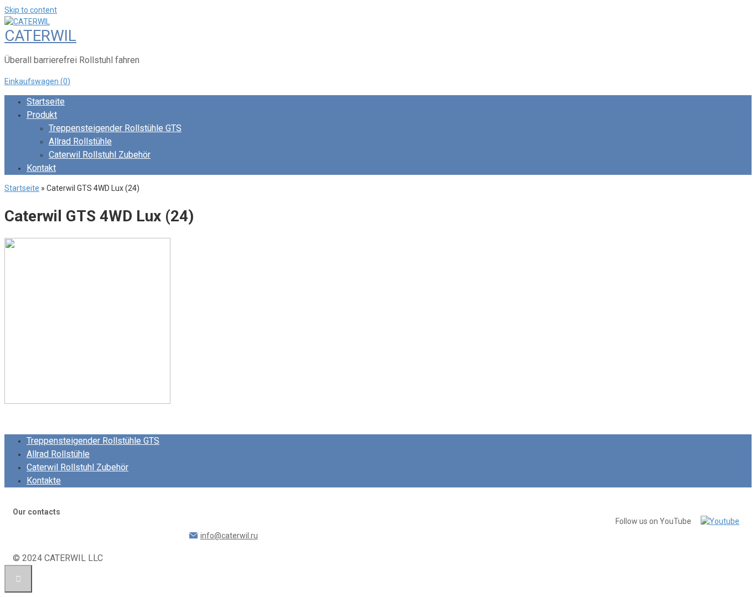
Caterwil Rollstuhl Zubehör (100, 154)
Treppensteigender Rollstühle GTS (115, 128)
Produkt (42, 115)
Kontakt (41, 168)
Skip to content (30, 10)
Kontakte (44, 480)
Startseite (46, 101)
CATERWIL (40, 36)
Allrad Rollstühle (80, 141)
